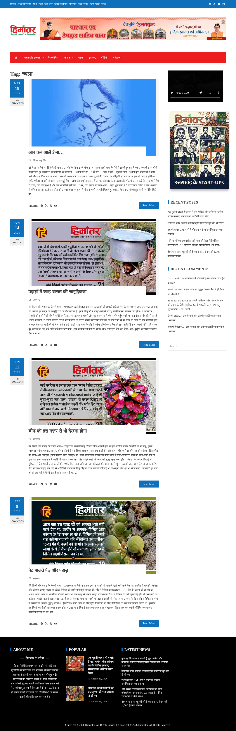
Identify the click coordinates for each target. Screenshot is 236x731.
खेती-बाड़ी (48, 4)
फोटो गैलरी (95, 4)
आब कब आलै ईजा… (46, 152)
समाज (67, 57)
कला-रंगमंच (83, 4)
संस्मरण (36, 300)
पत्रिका (116, 57)
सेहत (41, 4)
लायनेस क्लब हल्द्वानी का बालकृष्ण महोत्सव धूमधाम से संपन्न (196, 223)
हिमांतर (13, 4)
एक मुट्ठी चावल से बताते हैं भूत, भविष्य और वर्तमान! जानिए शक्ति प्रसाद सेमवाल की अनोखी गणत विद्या (101, 665)
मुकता (170, 289)
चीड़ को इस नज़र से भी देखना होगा (58, 431)
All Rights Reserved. (160, 725)
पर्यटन (80, 57)
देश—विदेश (53, 57)
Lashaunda (174, 278)
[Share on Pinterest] (51, 205)
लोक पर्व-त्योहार (24, 4)
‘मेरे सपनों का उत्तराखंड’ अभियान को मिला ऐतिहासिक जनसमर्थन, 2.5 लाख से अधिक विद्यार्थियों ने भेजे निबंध (142, 693)
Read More (149, 205)
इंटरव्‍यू (92, 57)
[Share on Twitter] (46, 205)
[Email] (55, 205)
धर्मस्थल (73, 4)
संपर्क (103, 4)
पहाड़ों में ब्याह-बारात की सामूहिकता (57, 291)
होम (16, 57)
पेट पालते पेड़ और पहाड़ (49, 570)
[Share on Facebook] (41, 205)
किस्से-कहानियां (60, 4)
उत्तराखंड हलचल (32, 57)
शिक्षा (35, 4)
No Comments (18, 101)
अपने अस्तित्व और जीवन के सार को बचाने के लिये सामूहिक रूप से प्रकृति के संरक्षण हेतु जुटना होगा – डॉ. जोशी (195, 305)
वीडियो (104, 57)
